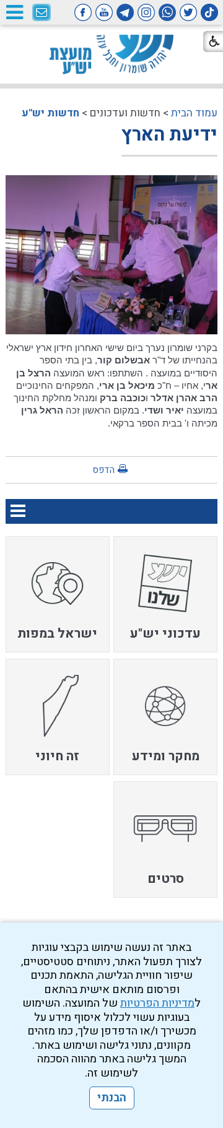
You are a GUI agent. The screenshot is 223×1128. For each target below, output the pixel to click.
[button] (14, 12)
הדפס (103, 470)
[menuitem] (165, 594)
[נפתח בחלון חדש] (209, 12)
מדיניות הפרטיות (157, 1003)
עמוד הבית (194, 113)
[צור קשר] (41, 13)
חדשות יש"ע (50, 113)
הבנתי (111, 1098)
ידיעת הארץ (169, 135)
